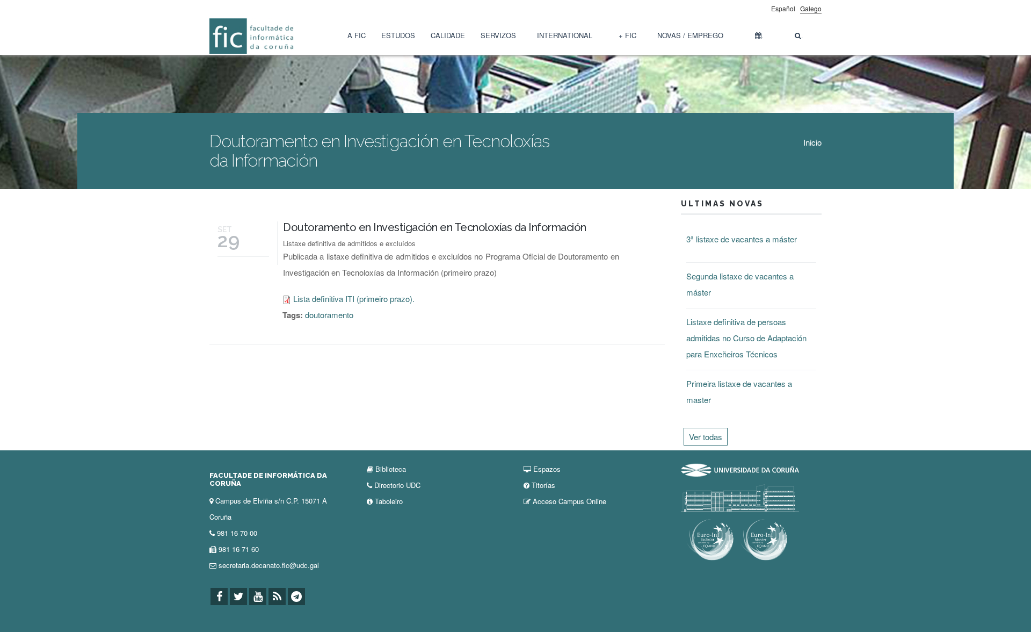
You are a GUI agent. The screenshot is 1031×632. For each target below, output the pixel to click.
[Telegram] (296, 596)
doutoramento (329, 314)
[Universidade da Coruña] (740, 469)
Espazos (547, 469)
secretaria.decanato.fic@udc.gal (269, 565)
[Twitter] (238, 596)
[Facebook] (219, 596)
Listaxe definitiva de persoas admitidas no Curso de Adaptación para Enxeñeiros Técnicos (746, 338)
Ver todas (705, 436)
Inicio (812, 142)
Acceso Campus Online (569, 501)
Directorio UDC (397, 485)
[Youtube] (257, 596)
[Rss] (277, 596)
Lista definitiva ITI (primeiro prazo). (354, 298)
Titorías (543, 485)
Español (783, 8)
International (564, 35)
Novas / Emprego (690, 35)
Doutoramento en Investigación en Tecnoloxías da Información (434, 227)
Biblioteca (390, 469)
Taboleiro (389, 501)
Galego (811, 8)
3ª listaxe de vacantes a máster (741, 239)
